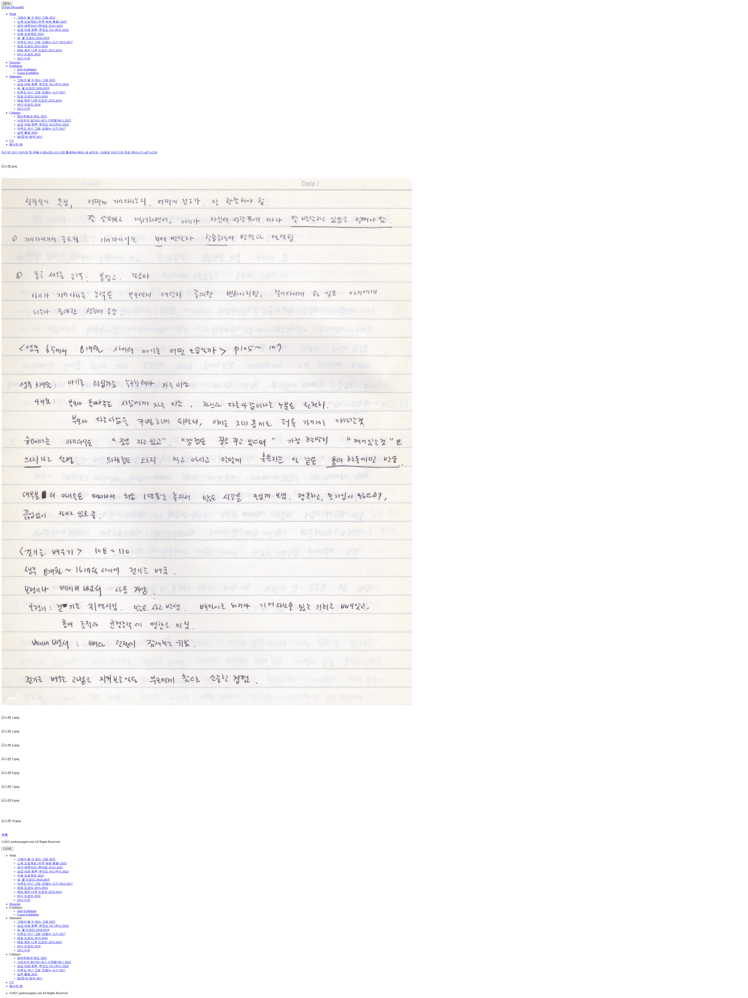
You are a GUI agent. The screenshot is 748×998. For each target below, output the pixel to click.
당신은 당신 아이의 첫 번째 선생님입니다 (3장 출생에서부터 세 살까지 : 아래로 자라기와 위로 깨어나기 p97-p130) (79, 152)
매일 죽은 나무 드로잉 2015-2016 (39, 50)
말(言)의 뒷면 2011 (29, 136)
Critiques (14, 112)
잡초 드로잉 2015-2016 (32, 46)
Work (12, 14)
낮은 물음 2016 (27, 132)
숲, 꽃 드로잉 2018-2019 (33, 38)
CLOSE (7, 848)
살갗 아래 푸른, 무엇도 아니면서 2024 (43, 30)
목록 (5, 834)
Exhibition (15, 66)
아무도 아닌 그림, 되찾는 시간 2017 (41, 92)
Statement (15, 76)
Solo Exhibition (26, 69)
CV (11, 140)
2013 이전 (23, 58)
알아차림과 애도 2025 (32, 116)
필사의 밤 (16, 144)
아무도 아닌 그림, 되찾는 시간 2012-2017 (45, 42)
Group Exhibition (28, 73)
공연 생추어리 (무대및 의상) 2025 (40, 25)
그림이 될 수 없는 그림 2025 (36, 17)
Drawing (14, 62)
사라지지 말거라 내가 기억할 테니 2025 (44, 120)
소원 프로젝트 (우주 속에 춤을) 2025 (42, 21)
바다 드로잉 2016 (29, 54)
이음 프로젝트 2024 (30, 34)
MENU (7, 3)
